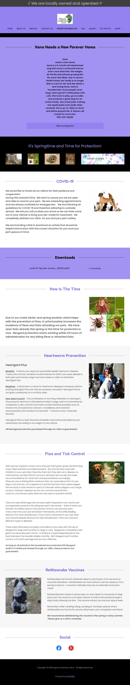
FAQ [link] (83, 28)
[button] (119, 28)
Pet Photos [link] (105, 28)
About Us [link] (21, 28)
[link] (65, 18)
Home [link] (10, 28)
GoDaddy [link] (70, 676)
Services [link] (33, 28)
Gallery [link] (92, 28)
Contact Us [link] (47, 28)
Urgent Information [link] (67, 28)
